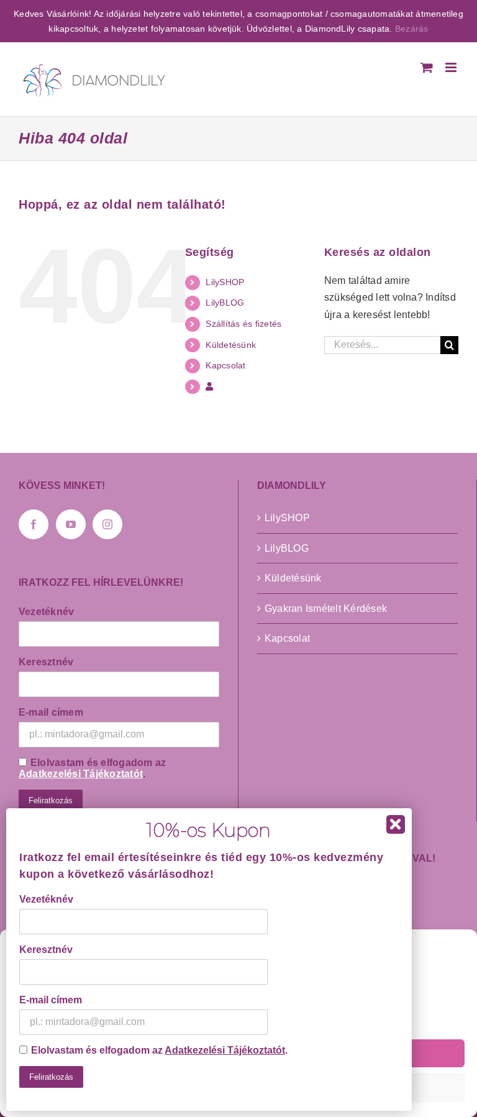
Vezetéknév (46, 611)
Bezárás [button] (412, 29)
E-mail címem (51, 712)
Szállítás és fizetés (243, 324)
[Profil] (209, 386)
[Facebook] (33, 524)
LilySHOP (225, 282)
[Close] (395, 824)
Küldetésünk (231, 345)
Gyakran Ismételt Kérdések (326, 608)
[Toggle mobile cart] (426, 67)
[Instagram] (107, 524)
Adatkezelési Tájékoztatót (81, 773)
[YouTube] (71, 524)
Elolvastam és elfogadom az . (92, 768)
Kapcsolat (225, 365)
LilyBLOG (225, 303)
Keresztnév (46, 662)
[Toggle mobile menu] (451, 67)
